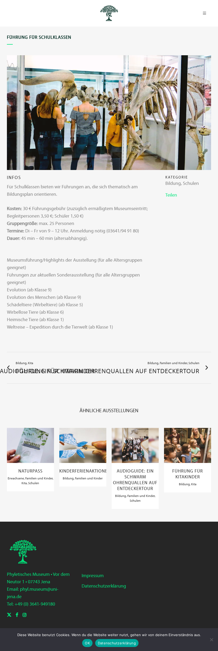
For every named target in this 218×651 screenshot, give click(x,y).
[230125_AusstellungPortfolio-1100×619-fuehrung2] (109, 115)
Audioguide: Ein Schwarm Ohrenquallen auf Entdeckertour (135, 479)
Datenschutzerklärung (104, 586)
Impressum (93, 575)
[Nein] (211, 639)
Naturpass (30, 471)
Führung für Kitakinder (187, 474)
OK (87, 643)
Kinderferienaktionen (85, 471)
